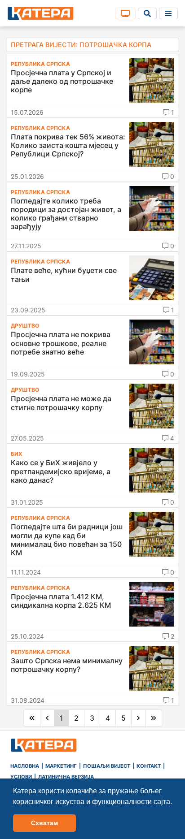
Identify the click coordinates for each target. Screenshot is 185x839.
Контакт (149, 766)
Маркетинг (61, 766)
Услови (21, 777)
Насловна (24, 766)
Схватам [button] (44, 822)
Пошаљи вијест (106, 766)
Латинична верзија (66, 777)
